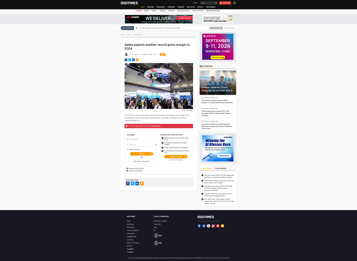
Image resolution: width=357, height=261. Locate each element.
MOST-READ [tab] (206, 168)
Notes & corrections (133, 243)
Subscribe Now (156, 126)
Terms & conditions (133, 230)
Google (146, 11)
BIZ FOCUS (191, 7)
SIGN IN (141, 154)
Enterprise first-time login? (136, 168)
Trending (139, 11)
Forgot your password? (135, 170)
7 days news (157, 224)
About (129, 221)
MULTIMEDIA (210, 7)
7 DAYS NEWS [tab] (220, 168)
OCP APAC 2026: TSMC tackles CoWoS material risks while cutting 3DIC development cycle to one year (219, 201)
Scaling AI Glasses (183, 11)
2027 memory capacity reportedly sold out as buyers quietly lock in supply (219, 182)
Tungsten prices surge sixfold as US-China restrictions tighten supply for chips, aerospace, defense (218, 188)
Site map (129, 246)
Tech (128, 34)
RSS (154, 230)
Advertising (130, 224)
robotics (154, 11)
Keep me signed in (134, 149)
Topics (155, 227)
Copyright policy (131, 236)
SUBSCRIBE (226, 3)
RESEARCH (161, 7)
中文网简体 (130, 252)
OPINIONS (171, 7)
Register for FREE (176, 157)
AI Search (171, 11)
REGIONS (150, 7)
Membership (130, 227)
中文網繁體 (130, 249)
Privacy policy (131, 233)
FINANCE (181, 7)
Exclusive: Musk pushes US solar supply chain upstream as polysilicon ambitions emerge (219, 176)
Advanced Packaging (213, 11)
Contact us (130, 240)
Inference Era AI (197, 11)
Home (122, 34)
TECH (142, 7)
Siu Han (131, 54)
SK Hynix (162, 11)
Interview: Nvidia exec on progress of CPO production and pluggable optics (218, 195)
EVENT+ (200, 7)
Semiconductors (138, 34)
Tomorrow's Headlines (216, 28)
